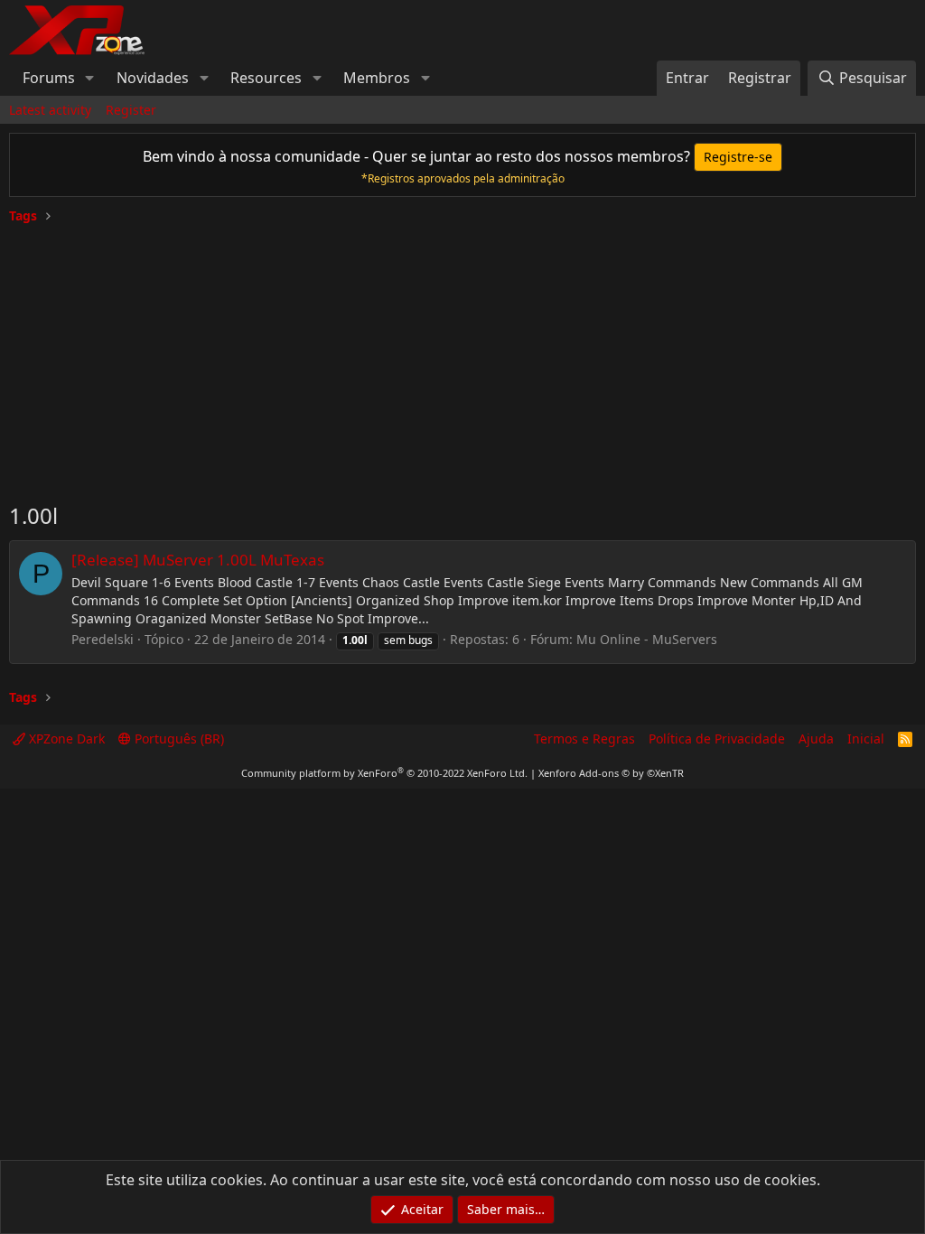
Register (131, 109)
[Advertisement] (462, 355)
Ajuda (816, 738)
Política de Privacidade (717, 738)
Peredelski (102, 639)
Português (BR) (177, 738)
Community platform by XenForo (384, 773)
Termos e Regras (584, 738)
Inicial (865, 738)
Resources (266, 78)
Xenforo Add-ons (611, 773)
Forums (49, 78)
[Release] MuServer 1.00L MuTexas (197, 559)
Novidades (153, 78)
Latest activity (50, 109)
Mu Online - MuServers (646, 639)
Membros (376, 78)
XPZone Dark (65, 738)
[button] (90, 78)
